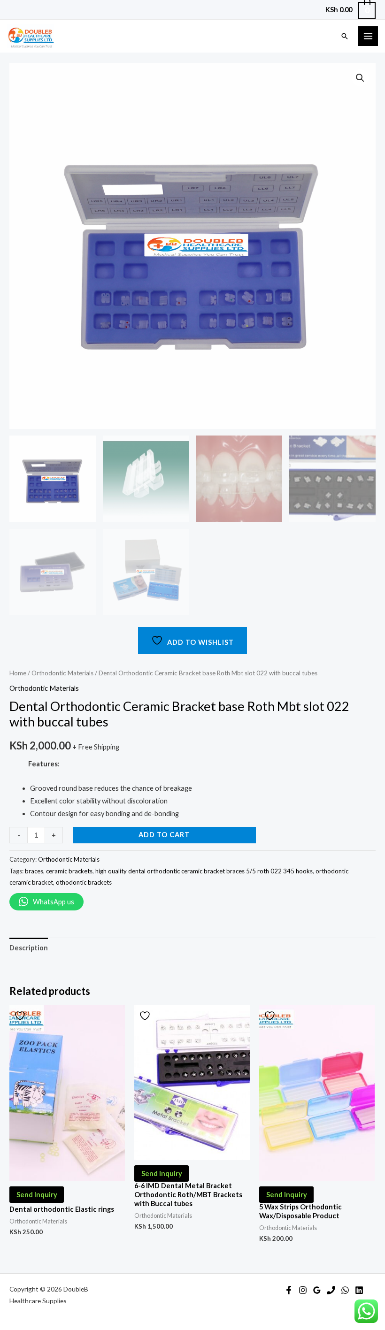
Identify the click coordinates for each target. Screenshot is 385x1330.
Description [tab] (28, 948)
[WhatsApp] (345, 1290)
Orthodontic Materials (62, 673)
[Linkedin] (359, 1290)
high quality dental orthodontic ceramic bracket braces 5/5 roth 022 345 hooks (204, 871)
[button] (360, 77)
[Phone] (331, 1290)
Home (17, 673)
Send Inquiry (36, 1195)
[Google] (317, 1290)
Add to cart (164, 835)
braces (34, 871)
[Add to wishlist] (21, 1016)
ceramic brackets (69, 871)
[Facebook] (289, 1290)
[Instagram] (303, 1290)
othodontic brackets (84, 882)
